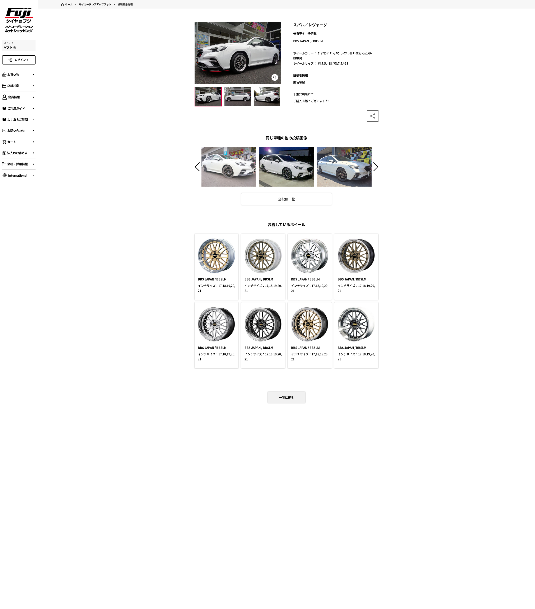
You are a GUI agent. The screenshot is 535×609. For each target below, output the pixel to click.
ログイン (20, 60)
